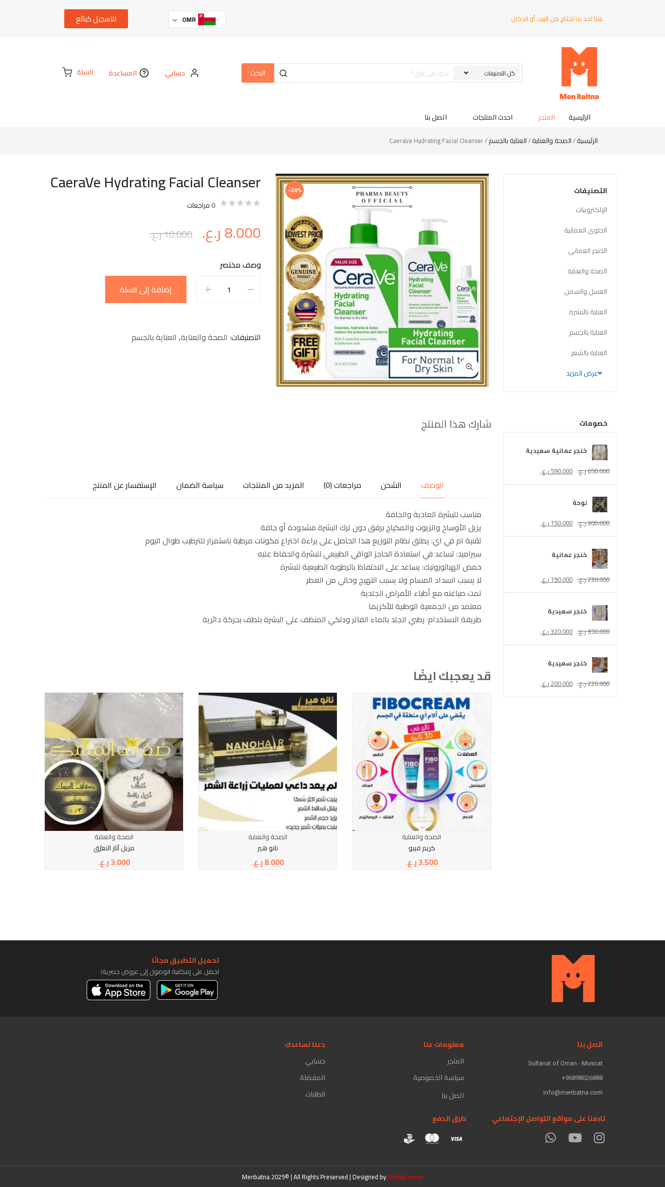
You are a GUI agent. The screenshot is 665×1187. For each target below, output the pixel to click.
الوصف (432, 485)
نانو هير (268, 848)
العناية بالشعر (589, 352)
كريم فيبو (421, 848)
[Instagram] (599, 1138)
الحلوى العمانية (585, 230)
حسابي (315, 1061)
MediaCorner (406, 1177)
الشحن (391, 485)
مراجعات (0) (342, 485)
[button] (469, 367)
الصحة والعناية (552, 140)
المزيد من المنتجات (273, 485)
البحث (257, 73)
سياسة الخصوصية (438, 1077)
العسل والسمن (585, 291)
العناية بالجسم (508, 140)
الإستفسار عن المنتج (124, 485)
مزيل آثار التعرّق (113, 848)
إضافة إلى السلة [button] (444, 733)
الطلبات (315, 1094)
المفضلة (312, 1077)
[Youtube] (575, 1138)
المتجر (455, 1061)
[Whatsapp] (550, 1138)
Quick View (444, 712)
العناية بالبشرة (588, 312)
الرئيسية (587, 140)
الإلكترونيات (591, 209)
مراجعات (201, 205)
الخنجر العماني (587, 250)
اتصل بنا (453, 1095)
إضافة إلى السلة (146, 289)
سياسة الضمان (199, 485)
